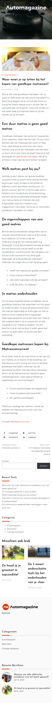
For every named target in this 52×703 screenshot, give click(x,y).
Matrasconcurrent (19, 421)
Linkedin (32, 437)
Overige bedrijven (10, 75)
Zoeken (5, 461)
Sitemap (6, 613)
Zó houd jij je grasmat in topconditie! (19, 491)
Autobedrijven (14, 525)
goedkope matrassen (27, 156)
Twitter (32, 433)
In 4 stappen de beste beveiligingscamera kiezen (39, 451)
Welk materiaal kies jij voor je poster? (19, 495)
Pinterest (13, 437)
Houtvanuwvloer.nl (11, 448)
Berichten (12, 529)
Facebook (13, 433)
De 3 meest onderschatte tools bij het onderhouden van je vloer (37, 573)
